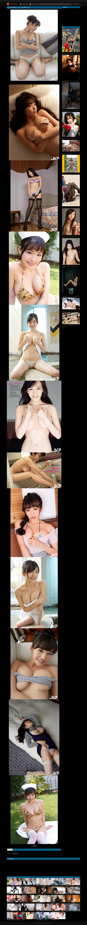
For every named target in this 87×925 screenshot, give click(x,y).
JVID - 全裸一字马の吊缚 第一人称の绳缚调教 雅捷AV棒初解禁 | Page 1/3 (70, 311)
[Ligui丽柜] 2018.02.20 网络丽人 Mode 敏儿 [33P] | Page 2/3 (70, 326)
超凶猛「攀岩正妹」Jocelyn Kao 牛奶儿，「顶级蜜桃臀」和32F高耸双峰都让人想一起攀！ (70, 54)
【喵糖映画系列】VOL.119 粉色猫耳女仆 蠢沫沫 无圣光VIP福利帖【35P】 (58, 911)
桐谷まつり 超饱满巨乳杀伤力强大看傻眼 (14, 885)
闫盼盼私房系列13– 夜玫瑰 (55, 885)
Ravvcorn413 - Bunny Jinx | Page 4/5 (68, 207)
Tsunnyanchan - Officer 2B (26, 885)
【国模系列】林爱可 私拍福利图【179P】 (73, 894)
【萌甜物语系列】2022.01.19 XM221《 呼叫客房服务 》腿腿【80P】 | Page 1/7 (70, 297)
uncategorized (15, 853)
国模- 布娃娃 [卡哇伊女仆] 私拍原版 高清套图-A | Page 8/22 (70, 237)
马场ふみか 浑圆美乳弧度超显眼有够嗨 (57, 894)
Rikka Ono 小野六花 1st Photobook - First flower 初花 (29, 894)
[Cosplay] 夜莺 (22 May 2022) (41, 894)
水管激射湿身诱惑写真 (40, 902)
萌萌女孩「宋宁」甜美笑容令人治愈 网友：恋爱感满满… (73, 911)
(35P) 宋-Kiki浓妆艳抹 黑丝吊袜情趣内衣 (14, 919)
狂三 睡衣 (8, 902)
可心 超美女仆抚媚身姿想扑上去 (56, 902)
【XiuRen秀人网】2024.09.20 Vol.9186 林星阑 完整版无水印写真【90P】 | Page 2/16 (70, 111)
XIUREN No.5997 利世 (69, 885)
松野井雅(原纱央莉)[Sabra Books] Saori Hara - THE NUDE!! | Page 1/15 (70, 81)
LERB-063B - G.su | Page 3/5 (66, 174)
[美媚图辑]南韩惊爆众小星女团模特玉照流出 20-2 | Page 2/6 (70, 267)
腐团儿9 (23, 911)
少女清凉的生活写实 (54, 919)
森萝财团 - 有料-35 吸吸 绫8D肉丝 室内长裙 (43, 885)
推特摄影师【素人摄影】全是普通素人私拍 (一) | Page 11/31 (70, 139)
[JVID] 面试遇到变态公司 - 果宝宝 (42, 919)
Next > (35, 845)
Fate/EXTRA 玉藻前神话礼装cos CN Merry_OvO (73, 902)
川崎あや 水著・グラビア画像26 (13, 911)
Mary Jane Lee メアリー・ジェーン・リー (29, 902)
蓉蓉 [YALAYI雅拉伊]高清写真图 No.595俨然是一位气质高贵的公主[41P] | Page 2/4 (71, 154)
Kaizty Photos (12, 3)
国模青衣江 (24, 919)
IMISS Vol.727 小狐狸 (40, 911)
